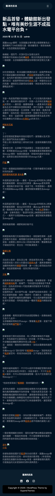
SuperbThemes (27, 490)
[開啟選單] (47, 6)
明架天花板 (8, 124)
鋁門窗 (16, 324)
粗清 (7, 353)
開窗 (50, 104)
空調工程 (7, 251)
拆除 (31, 75)
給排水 (32, 262)
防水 (31, 80)
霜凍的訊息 (11, 6)
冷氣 (5, 274)
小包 (33, 342)
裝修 (27, 57)
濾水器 (21, 174)
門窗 (5, 162)
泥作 (5, 445)
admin (27, 36)
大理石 (26, 118)
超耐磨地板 (8, 174)
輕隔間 (30, 350)
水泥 (41, 209)
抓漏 (15, 174)
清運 (17, 415)
